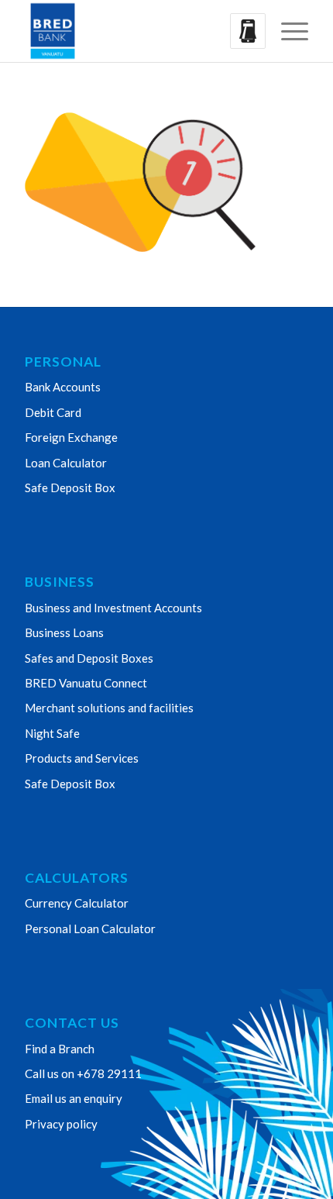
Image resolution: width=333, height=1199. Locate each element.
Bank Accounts (63, 387)
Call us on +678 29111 (83, 1073)
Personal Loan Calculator (90, 928)
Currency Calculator (77, 903)
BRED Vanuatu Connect (86, 683)
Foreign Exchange (71, 437)
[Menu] (287, 31)
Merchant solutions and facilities (109, 708)
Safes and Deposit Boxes (89, 658)
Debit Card (53, 412)
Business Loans (64, 632)
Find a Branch (59, 1049)
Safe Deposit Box (70, 487)
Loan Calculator (66, 463)
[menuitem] (287, 31)
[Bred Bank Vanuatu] (138, 31)
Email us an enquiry (73, 1098)
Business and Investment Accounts (113, 608)
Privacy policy (61, 1124)
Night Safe (52, 733)
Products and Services (82, 758)
